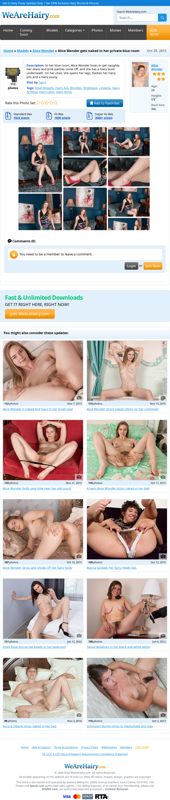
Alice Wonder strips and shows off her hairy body (37, 568)
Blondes (75, 88)
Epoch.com (37, 786)
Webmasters (109, 747)
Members (135, 30)
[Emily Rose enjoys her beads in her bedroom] (43, 608)
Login (131, 266)
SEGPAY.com (50, 789)
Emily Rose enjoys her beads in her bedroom (34, 647)
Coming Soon (26, 32)
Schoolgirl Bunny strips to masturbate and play (120, 726)
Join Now (153, 266)
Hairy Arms (63, 92)
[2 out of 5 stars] (42, 102)
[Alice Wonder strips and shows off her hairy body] (43, 529)
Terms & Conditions (66, 747)
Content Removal (116, 789)
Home (8, 30)
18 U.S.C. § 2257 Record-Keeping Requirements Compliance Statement (85, 754)
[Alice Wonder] (140, 74)
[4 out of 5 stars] (51, 102)
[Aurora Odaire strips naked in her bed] (43, 688)
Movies (115, 30)
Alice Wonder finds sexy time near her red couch (37, 488)
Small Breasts (44, 88)
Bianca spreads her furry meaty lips (111, 568)
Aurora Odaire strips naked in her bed (29, 726)
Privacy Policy (89, 747)
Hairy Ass (61, 88)
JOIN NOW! (154, 32)
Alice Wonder (43, 50)
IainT (42, 82)
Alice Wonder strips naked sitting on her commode (122, 409)
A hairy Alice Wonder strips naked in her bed (118, 488)
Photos (97, 30)
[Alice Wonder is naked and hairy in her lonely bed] (43, 370)
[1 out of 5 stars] (38, 102)
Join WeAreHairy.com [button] (30, 314)
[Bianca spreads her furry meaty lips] (127, 529)
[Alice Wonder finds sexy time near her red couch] (43, 450)
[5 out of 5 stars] (55, 102)
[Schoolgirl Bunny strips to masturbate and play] (127, 688)
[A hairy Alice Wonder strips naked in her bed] (127, 450)
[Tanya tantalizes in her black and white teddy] (127, 608)
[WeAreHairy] (85, 766)
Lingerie (104, 88)
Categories (73, 30)
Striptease (90, 88)
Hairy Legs (46, 92)
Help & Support (41, 747)
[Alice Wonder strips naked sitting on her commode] (127, 370)
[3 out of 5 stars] (47, 102)
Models (52, 30)
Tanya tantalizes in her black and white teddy (118, 647)
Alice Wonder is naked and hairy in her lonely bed (38, 409)
